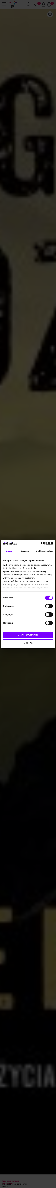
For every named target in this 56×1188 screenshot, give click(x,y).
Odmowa (28, 643)
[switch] (49, 606)
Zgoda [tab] (9, 551)
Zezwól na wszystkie (28, 635)
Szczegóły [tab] (26, 551)
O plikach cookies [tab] (44, 551)
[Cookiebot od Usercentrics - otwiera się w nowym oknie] (41, 543)
